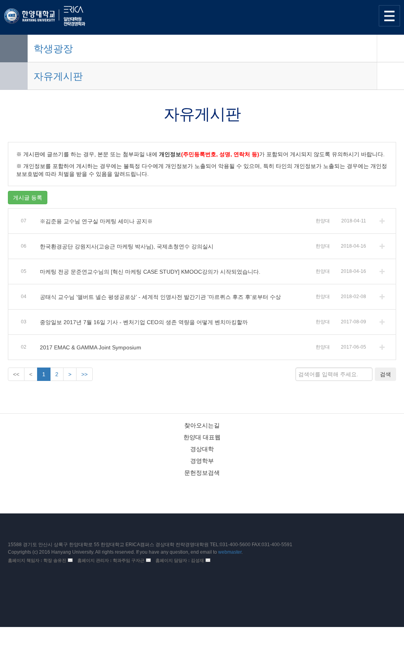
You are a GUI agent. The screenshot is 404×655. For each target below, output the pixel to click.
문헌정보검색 (202, 472)
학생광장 (53, 48)
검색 (385, 374)
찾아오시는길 (202, 425)
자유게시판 (58, 76)
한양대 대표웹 (202, 437)
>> (84, 374)
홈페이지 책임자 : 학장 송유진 (37, 560)
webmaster (229, 552)
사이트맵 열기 (389, 15)
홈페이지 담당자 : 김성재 (179, 560)
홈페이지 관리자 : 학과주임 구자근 (110, 560)
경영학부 (202, 460)
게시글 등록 (27, 197)
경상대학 (202, 449)
